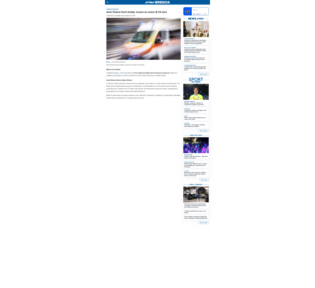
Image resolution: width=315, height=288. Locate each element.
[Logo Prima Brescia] (157, 2)
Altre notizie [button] (203, 74)
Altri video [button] (204, 180)
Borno (117, 73)
